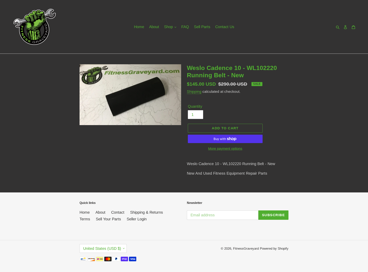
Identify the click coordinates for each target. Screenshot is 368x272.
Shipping (194, 92)
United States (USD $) (102, 248)
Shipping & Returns (146, 212)
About (100, 212)
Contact (117, 212)
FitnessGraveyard (246, 248)
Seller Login (137, 219)
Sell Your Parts (108, 219)
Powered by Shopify (274, 248)
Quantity (195, 106)
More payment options (225, 149)
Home (85, 212)
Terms (85, 219)
